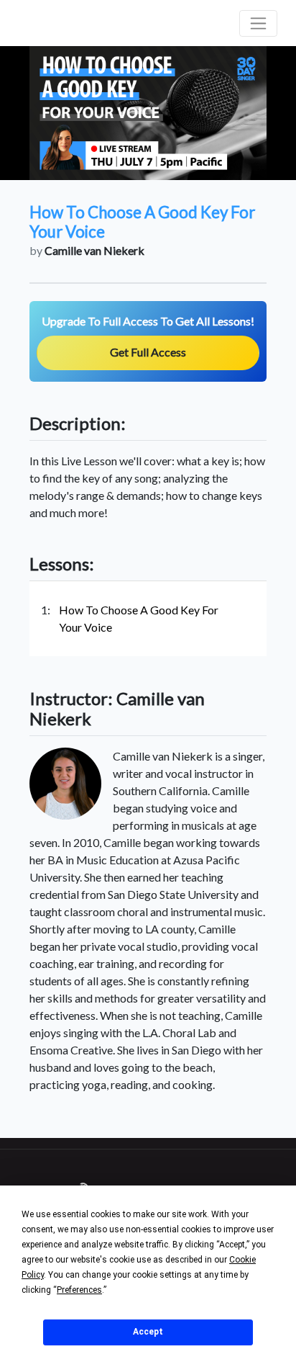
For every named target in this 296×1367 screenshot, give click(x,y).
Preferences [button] (79, 1290)
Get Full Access (148, 352)
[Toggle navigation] (258, 23)
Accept (148, 1332)
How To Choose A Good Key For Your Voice (138, 618)
